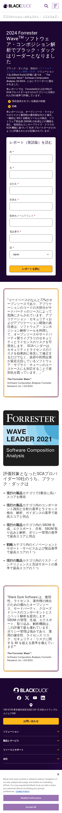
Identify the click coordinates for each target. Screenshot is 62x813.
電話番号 (15, 231)
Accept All (31, 807)
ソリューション (11, 731)
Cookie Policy (22, 791)
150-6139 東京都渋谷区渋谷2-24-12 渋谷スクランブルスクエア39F (30, 711)
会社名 (14, 183)
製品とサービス (11, 740)
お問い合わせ (31, 721)
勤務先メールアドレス (22, 215)
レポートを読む (31, 268)
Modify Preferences (31, 798)
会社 (5, 758)
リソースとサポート (13, 749)
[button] (55, 6)
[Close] (58, 774)
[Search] (46, 6)
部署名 (14, 199)
